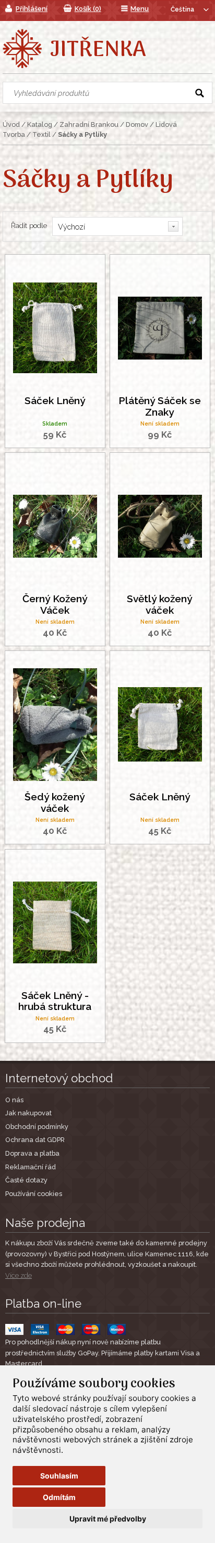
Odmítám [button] (59, 1497)
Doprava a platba (32, 1153)
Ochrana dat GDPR (35, 1140)
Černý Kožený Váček (55, 604)
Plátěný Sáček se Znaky (159, 406)
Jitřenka (98, 50)
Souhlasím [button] (59, 1475)
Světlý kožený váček (160, 604)
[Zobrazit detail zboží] (55, 326)
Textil (41, 134)
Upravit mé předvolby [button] (107, 1518)
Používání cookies (33, 1194)
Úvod (11, 124)
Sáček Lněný (55, 400)
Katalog (39, 124)
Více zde (18, 1275)
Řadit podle (29, 225)
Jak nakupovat (28, 1113)
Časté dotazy (26, 1180)
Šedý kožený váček (55, 802)
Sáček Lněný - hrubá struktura (54, 1001)
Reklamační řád (30, 1167)
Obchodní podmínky (36, 1127)
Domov (137, 124)
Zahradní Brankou (88, 124)
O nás (14, 1100)
